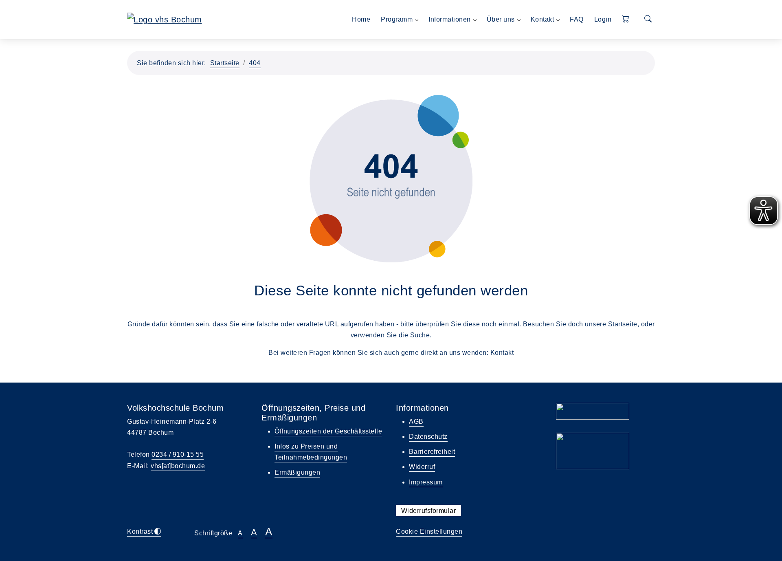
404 (255, 62)
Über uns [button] (501, 19)
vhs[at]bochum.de (178, 465)
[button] (626, 19)
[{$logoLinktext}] (164, 18)
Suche (420, 335)
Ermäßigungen (297, 472)
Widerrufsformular (428, 510)
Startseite (224, 62)
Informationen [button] (449, 19)
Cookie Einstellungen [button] (429, 531)
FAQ (577, 19)
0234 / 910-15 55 (178, 454)
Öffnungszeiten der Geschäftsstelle (328, 431)
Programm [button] (397, 19)
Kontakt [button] (542, 19)
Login (603, 19)
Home (361, 19)
